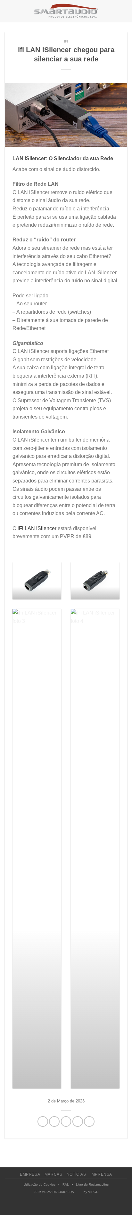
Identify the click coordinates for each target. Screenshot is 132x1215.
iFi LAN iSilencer (37, 528)
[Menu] (8, 11)
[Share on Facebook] (54, 1121)
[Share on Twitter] (66, 1121)
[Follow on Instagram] (62, 1206)
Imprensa (101, 1174)
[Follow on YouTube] (76, 1206)
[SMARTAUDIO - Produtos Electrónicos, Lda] (66, 11)
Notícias (76, 1174)
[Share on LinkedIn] (89, 1121)
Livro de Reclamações (92, 1184)
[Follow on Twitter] (69, 1206)
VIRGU (93, 1192)
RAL (65, 1184)
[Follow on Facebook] (55, 1206)
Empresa (30, 1174)
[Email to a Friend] (77, 1121)
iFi (66, 41)
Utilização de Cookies (39, 1184)
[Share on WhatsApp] (42, 1121)
